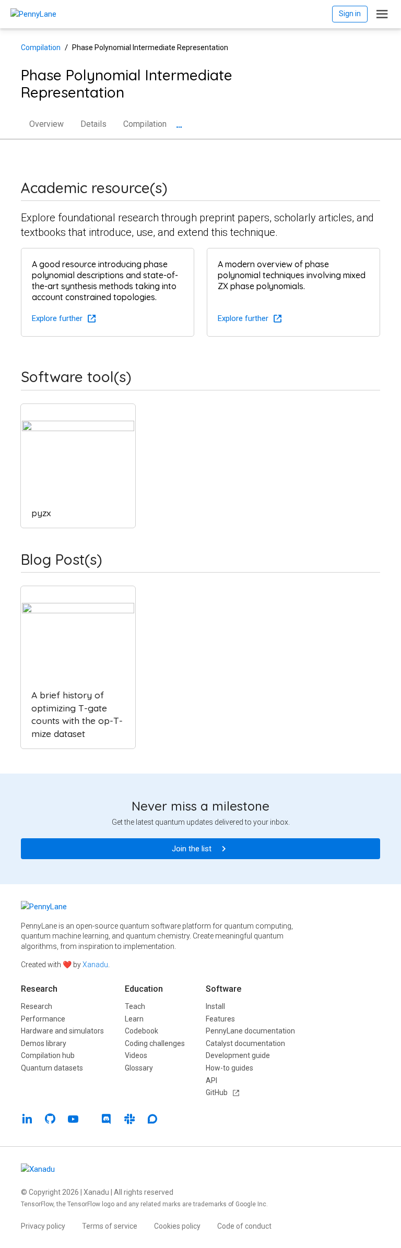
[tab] (179, 128)
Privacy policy (43, 1226)
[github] (50, 1120)
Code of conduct (244, 1226)
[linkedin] (27, 1120)
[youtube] (73, 1120)
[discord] (106, 1120)
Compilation (41, 47)
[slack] (129, 1120)
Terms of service (109, 1226)
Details (93, 124)
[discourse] (152, 1120)
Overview (46, 124)
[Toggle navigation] (382, 14)
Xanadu (95, 964)
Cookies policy (177, 1226)
